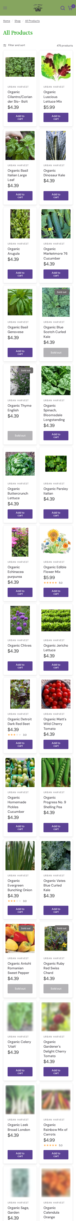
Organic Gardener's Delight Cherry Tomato (54, 1049)
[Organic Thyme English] (20, 380)
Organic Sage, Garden (18, 1210)
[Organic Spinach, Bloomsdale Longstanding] (56, 380)
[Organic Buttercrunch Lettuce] (20, 463)
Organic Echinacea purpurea (16, 572)
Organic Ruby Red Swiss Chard (53, 968)
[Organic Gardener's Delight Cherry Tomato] (56, 1016)
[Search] (62, 8)
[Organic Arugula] (20, 223)
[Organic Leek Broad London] (20, 1099)
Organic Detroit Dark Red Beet (20, 721)
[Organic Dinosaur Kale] (56, 145)
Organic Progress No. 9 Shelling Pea (54, 802)
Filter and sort (16, 45)
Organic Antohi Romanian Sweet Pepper (19, 968)
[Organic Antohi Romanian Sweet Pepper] (20, 938)
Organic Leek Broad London (19, 1127)
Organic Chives (19, 645)
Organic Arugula (14, 251)
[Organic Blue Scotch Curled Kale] (56, 302)
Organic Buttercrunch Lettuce (18, 493)
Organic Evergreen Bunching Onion (20, 885)
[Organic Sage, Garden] (20, 1182)
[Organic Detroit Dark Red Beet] (20, 694)
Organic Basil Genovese (18, 329)
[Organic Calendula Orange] (56, 1182)
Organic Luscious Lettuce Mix (52, 97)
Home (6, 21)
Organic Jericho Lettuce (55, 647)
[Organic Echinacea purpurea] (20, 542)
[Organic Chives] (20, 620)
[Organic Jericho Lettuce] (56, 620)
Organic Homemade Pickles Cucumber (17, 804)
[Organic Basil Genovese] (20, 302)
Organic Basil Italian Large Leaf (18, 175)
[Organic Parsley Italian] (56, 463)
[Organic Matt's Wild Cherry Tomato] (56, 694)
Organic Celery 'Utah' (19, 1044)
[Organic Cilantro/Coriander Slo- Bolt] (20, 67)
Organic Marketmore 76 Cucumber (55, 254)
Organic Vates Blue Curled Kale (54, 885)
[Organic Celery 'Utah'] (20, 1016)
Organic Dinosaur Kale (54, 172)
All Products (32, 21)
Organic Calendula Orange (51, 1213)
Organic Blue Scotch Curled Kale (54, 332)
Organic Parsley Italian (55, 491)
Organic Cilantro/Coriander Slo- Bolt (20, 97)
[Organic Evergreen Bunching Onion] (20, 855)
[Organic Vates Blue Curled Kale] (56, 855)
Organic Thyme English (19, 407)
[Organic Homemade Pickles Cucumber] (20, 772)
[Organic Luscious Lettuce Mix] (56, 67)
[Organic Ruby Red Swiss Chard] (56, 938)
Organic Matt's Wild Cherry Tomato (54, 724)
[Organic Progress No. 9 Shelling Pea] (56, 772)
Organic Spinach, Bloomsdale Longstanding (54, 412)
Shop (18, 21)
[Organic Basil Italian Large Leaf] (20, 145)
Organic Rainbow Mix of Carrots (55, 1130)
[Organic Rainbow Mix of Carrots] (56, 1099)
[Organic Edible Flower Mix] (56, 542)
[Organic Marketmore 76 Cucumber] (56, 223)
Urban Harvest (18, 86)
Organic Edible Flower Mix (54, 569)
